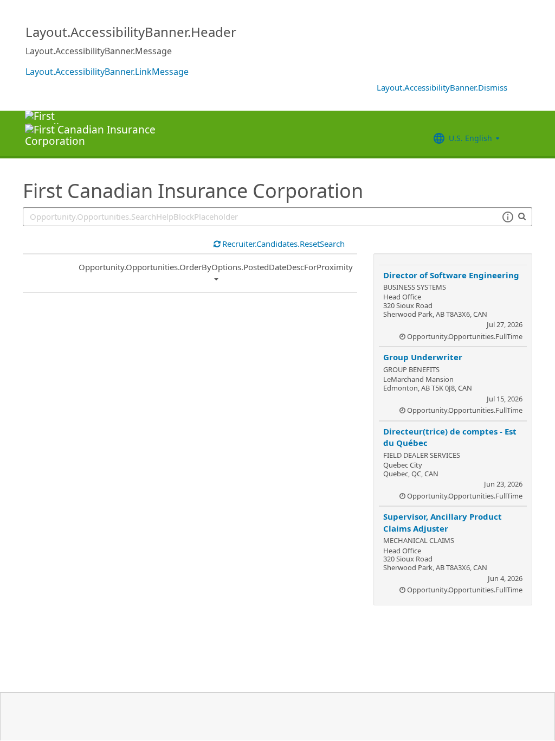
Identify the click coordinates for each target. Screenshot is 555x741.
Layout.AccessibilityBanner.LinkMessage (107, 72)
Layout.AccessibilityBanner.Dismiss (442, 87)
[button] (507, 216)
